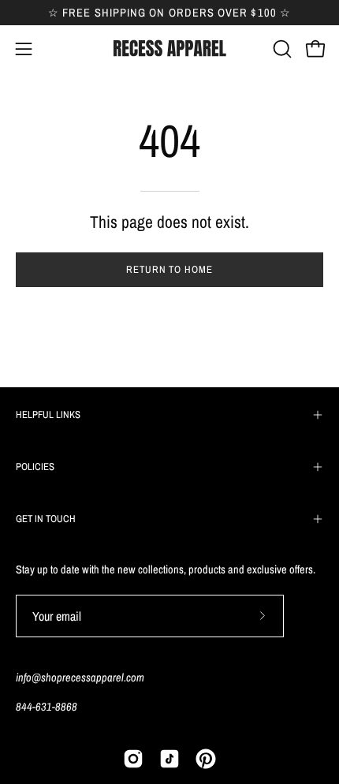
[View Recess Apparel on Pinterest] (206, 759)
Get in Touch (46, 518)
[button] (281, 49)
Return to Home (169, 269)
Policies (35, 466)
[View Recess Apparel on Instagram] (133, 759)
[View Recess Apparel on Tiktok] (169, 759)
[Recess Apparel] (169, 48)
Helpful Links (48, 414)
